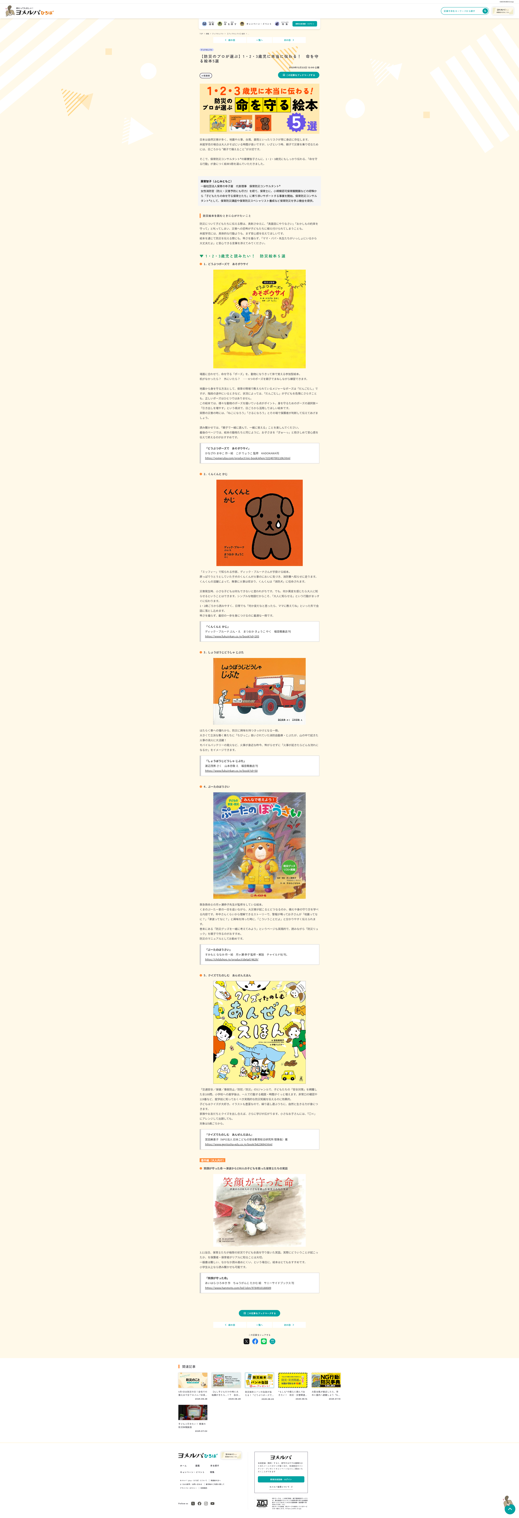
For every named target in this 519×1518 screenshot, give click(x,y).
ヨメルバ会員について (279, 1486)
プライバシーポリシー (188, 1488)
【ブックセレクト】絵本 (235, 33)
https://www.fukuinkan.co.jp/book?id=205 (232, 636)
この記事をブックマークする (300, 75)
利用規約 (204, 1488)
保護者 (206, 75)
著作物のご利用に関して (215, 1484)
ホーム (183, 1465)
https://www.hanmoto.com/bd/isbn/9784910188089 (238, 1288)
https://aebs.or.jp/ (293, 1508)
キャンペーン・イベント (192, 1472)
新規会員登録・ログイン (305, 24)
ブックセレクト (218, 33)
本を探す (214, 1465)
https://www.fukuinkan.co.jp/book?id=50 (231, 771)
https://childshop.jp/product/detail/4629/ (231, 959)
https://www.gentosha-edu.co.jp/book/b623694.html (238, 1144)
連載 (207, 33)
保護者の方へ (216, 1480)
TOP (201, 33)
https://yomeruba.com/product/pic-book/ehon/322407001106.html (247, 458)
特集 (212, 1472)
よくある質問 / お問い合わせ (191, 1484)
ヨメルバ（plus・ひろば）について (193, 1480)
